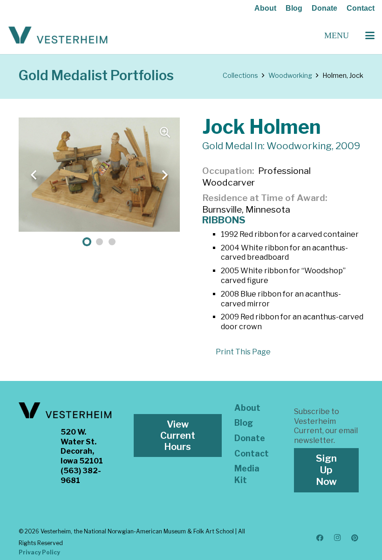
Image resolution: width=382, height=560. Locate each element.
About (265, 8)
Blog (294, 8)
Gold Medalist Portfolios (96, 75)
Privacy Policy (39, 552)
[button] (370, 35)
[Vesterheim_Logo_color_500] (58, 35)
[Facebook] (320, 538)
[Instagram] (337, 538)
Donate (324, 8)
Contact (361, 8)
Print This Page (243, 351)
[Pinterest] (355, 538)
